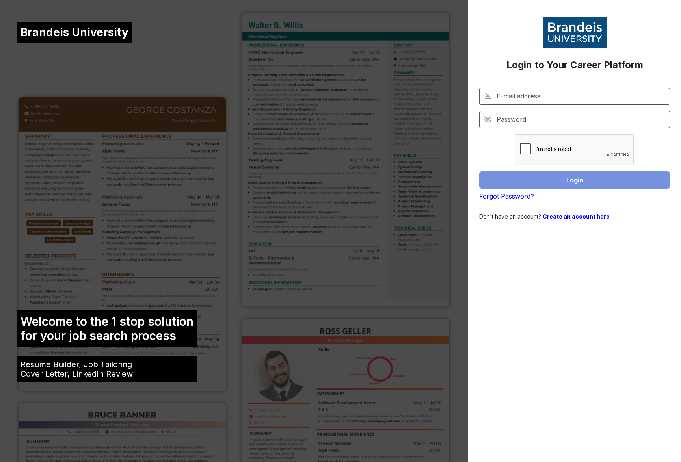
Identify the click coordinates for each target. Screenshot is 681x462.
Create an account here (576, 216)
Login (574, 180)
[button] (488, 119)
